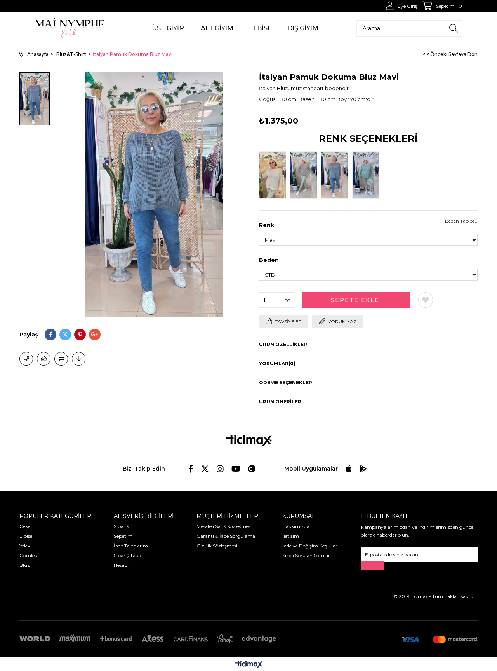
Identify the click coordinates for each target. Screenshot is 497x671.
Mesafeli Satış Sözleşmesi (224, 526)
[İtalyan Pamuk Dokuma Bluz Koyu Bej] (305, 175)
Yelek (24, 546)
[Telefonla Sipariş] (26, 359)
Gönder (372, 565)
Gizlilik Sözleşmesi (216, 546)
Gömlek (28, 555)
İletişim (290, 536)
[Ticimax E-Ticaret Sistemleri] (248, 665)
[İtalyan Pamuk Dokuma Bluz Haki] (367, 175)
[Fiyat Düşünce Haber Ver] (78, 359)
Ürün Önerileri (281, 401)
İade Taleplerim (131, 546)
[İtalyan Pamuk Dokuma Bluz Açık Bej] (274, 175)
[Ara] (453, 28)
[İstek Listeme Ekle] (43, 359)
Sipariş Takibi (129, 555)
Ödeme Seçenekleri (286, 382)
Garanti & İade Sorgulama (225, 536)
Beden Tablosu (461, 221)
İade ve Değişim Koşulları (310, 546)
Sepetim (123, 536)
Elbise (25, 536)
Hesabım (124, 565)
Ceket (25, 526)
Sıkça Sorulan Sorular (306, 555)
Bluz (24, 565)
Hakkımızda (295, 526)
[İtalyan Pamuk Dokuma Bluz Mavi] (336, 175)
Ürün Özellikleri (284, 344)
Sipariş (121, 526)
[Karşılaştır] (61, 359)
